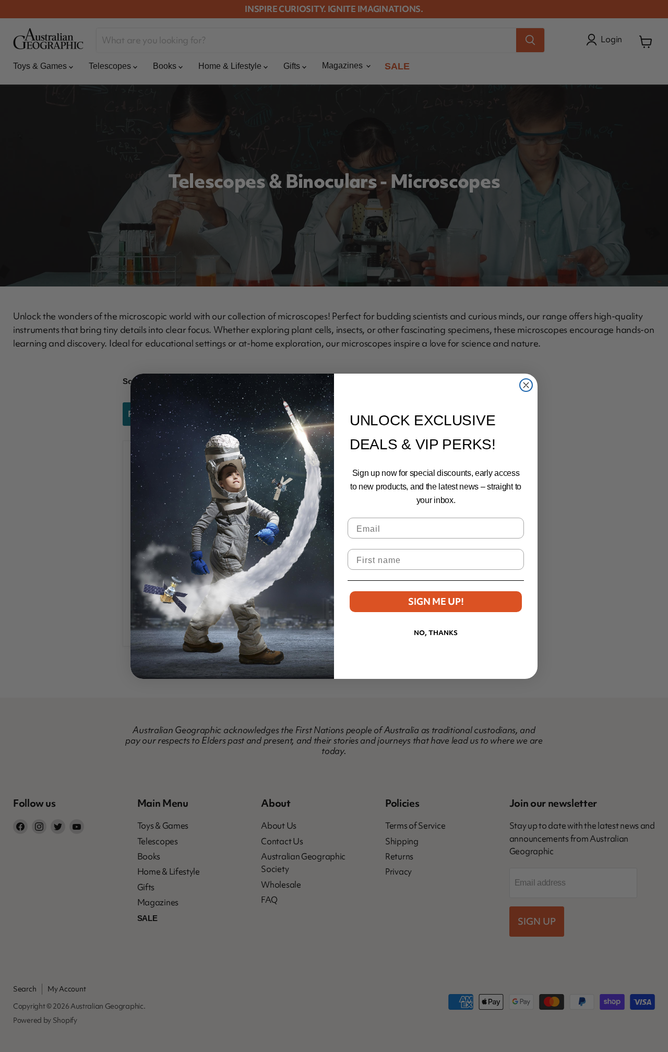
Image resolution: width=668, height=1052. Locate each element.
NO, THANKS (436, 632)
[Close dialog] (526, 385)
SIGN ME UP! (436, 601)
